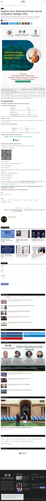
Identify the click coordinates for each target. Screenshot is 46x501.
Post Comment (5, 284)
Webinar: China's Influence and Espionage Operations (22, 255)
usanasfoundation (6, 20)
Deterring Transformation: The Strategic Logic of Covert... (19, 316)
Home (2, 5)
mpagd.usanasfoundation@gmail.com (9, 184)
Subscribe (42, 487)
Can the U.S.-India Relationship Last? (26, 489)
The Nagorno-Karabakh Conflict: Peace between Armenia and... (20, 300)
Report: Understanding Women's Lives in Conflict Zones (7, 256)
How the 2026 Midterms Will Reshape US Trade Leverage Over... (20, 373)
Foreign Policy (3, 202)
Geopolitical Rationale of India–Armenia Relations (34, 209)
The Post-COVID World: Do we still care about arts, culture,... (26, 478)
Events (5, 5)
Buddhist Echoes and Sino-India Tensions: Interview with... (22, 240)
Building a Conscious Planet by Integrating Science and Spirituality (13, 210)
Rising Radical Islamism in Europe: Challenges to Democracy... (38, 256)
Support (38, 498)
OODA (12, 441)
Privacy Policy (33, 498)
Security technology (24, 441)
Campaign (7, 441)
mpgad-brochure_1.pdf (6, 194)
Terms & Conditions (26, 498)
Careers (42, 498)
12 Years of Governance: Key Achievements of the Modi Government (21, 305)
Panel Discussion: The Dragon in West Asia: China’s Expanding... (20, 322)
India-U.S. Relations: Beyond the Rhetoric (26, 484)
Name (2, 265)
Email (2, 270)
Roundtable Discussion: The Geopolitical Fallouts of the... (38, 240)
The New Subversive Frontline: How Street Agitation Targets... (20, 389)
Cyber (2, 441)
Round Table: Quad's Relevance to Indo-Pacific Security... (6, 240)
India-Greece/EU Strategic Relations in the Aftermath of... (17, 427)
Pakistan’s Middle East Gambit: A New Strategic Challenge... (19, 311)
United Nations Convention (6, 443)
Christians (31, 441)
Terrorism (10, 202)
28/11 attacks (16, 441)
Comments (4, 263)
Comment (3, 275)
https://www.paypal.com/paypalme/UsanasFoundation (20, 136)
